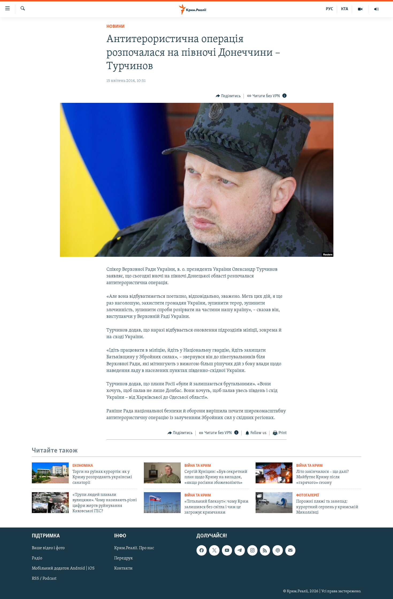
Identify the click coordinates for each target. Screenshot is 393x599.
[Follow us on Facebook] (201, 550)
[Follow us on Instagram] (252, 550)
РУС (329, 9)
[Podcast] (277, 550)
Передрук (123, 558)
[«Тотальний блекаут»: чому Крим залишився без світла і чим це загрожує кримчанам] (162, 502)
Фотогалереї (307, 495)
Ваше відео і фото (48, 548)
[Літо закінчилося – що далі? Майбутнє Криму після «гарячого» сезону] (274, 472)
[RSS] (265, 550)
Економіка (82, 466)
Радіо (37, 558)
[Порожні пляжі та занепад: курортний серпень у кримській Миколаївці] (274, 502)
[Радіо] (376, 9)
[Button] (228, 96)
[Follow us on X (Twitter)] (214, 550)
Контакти (123, 569)
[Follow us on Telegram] (239, 550)
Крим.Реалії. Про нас (134, 548)
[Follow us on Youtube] (227, 550)
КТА (344, 9)
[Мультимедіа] (360, 9)
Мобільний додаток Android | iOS (63, 569)
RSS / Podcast (44, 579)
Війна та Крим (197, 466)
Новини (115, 26)
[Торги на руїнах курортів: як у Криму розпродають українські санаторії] (50, 472)
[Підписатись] (290, 550)
